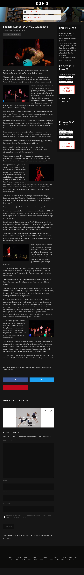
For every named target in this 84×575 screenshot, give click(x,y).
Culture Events (15, 34)
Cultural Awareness (11, 367)
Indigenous (37, 367)
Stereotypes (8, 370)
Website (6, 503)
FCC (56, 558)
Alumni (23, 558)
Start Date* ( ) (67, 130)
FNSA (29, 367)
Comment (7, 440)
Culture (6, 34)
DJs (34, 558)
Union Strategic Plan (62, 560)
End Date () (66, 79)
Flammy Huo (8, 30)
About (12, 558)
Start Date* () (67, 74)
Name (6, 481)
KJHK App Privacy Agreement (29, 560)
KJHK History (70, 558)
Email (6, 492)
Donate (45, 558)
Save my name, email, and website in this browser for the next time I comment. (28, 516)
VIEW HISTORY (67, 89)
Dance (23, 367)
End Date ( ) (66, 135)
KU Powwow (47, 367)
